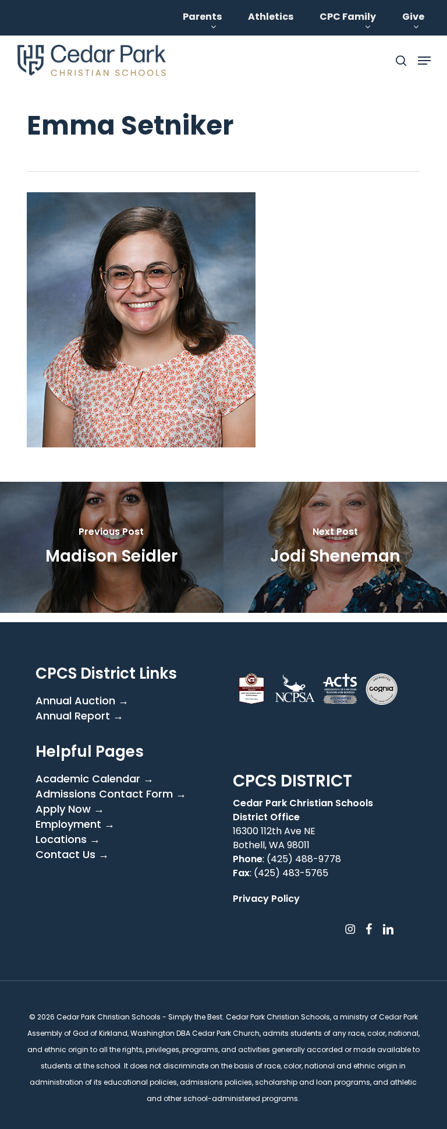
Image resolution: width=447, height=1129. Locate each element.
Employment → (75, 824)
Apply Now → (70, 809)
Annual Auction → (82, 701)
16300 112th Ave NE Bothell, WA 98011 (274, 838)
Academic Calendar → (95, 779)
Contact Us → (72, 854)
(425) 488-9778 (304, 859)
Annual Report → (79, 716)
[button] (424, 60)
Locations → (68, 839)
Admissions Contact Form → (111, 794)
